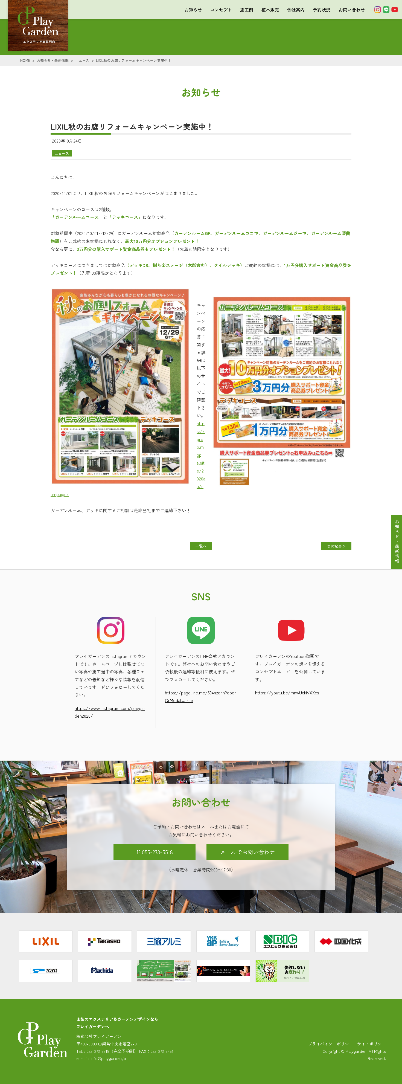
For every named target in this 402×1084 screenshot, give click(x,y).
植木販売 (270, 9)
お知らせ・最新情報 (53, 60)
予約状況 (321, 9)
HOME (25, 60)
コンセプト (221, 9)
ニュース (82, 60)
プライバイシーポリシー (330, 1044)
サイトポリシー (371, 1044)
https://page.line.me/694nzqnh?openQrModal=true (201, 696)
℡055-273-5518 (154, 852)
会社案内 (296, 9)
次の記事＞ (336, 546)
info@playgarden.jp (108, 1058)
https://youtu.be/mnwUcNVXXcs (287, 692)
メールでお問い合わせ (247, 852)
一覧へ (201, 546)
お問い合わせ (352, 9)
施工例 (246, 9)
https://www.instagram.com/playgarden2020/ (110, 712)
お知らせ (193, 9)
